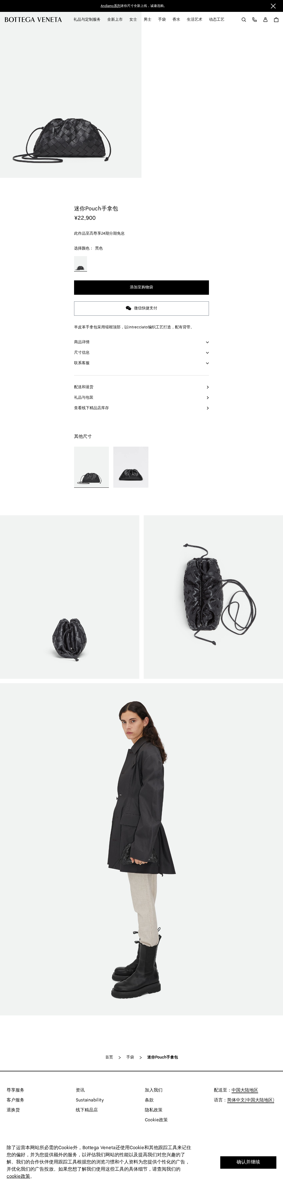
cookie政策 (18, 1176)
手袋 (130, 1057)
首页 (109, 1057)
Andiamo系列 (110, 6)
